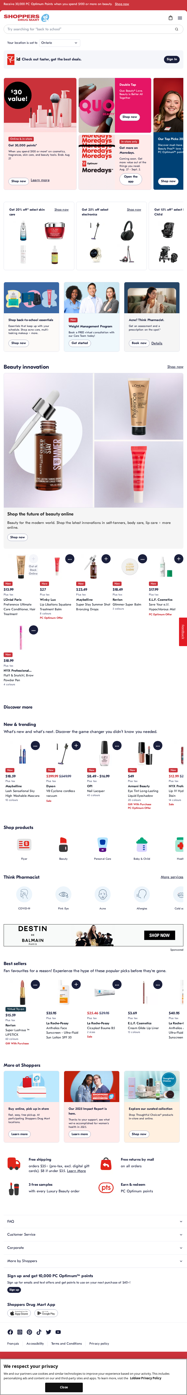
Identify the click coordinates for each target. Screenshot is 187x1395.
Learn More (76, 1171)
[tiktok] (39, 1332)
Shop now (122, 4)
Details (156, 343)
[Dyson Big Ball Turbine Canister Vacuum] (127, 254)
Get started (80, 343)
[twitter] (49, 1332)
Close (64, 1387)
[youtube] (58, 1332)
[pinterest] (29, 1332)
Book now (139, 343)
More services (172, 877)
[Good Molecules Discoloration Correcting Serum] (55, 254)
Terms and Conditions (66, 1344)
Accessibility (35, 1344)
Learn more (40, 180)
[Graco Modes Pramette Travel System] (168, 254)
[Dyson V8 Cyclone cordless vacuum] (96, 231)
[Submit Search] (176, 29)
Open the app (131, 179)
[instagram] (20, 1332)
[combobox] (93, 29)
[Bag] (170, 18)
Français (13, 1344)
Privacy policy (99, 1344)
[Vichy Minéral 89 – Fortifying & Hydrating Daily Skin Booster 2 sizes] (23, 231)
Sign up (14, 1289)
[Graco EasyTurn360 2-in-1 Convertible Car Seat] (168, 231)
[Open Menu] (180, 18)
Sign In (172, 59)
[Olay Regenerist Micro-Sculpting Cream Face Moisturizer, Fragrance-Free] (55, 231)
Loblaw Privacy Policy (145, 1378)
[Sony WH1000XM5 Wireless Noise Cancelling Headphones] (127, 231)
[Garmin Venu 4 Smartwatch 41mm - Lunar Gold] (96, 254)
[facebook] (10, 1332)
